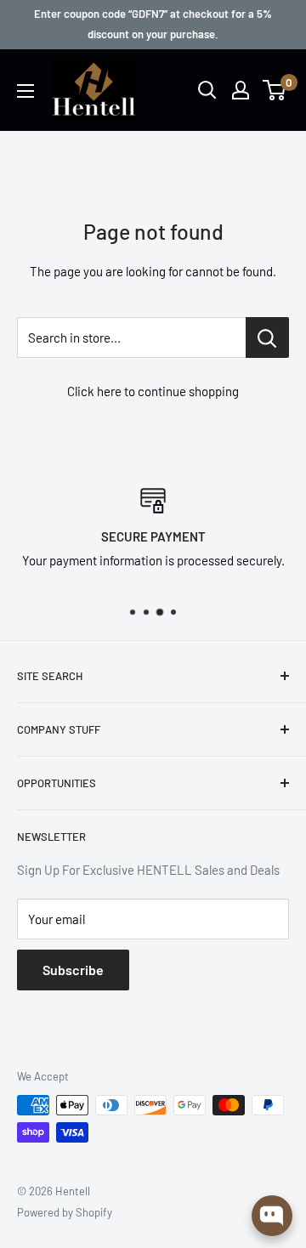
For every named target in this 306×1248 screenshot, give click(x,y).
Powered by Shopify (64, 1212)
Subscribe (73, 970)
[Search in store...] (267, 337)
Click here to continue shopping (153, 391)
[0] (275, 90)
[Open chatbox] (272, 1215)
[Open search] (207, 90)
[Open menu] (25, 91)
